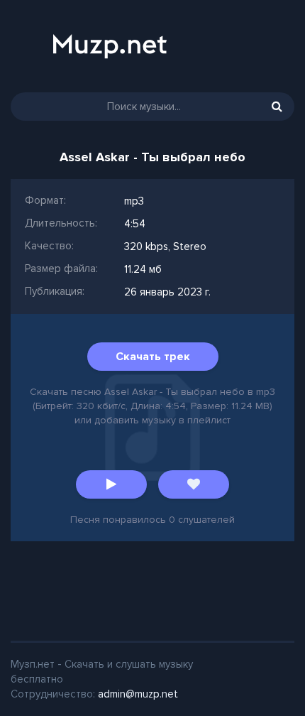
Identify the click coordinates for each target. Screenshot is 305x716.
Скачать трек (153, 356)
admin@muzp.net (138, 694)
